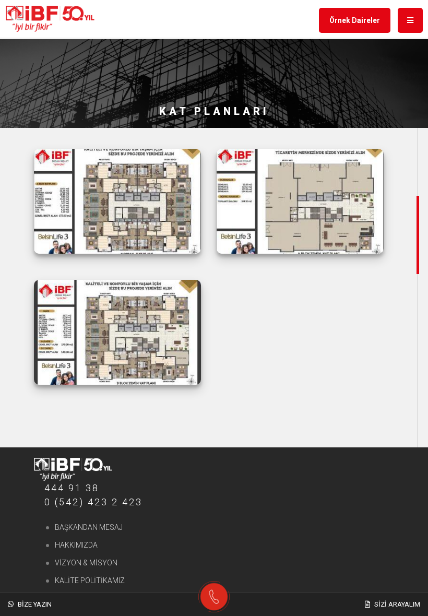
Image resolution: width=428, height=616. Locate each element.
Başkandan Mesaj (89, 527)
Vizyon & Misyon (86, 563)
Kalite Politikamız (90, 580)
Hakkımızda (76, 545)
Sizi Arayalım (396, 604)
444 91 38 (71, 487)
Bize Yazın (34, 604)
